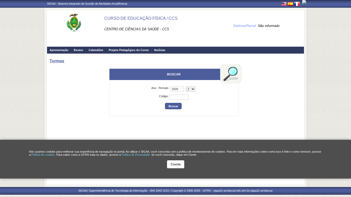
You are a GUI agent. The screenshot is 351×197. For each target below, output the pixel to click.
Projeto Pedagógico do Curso (129, 50)
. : (161, 88)
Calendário (96, 50)
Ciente (176, 164)
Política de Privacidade (136, 154)
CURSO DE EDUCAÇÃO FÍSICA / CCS (141, 18)
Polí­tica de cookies (43, 154)
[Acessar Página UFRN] (304, 2)
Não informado (269, 26)
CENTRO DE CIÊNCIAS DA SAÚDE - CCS (136, 29)
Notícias (159, 50)
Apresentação (59, 50)
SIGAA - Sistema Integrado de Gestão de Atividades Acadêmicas (87, 3)
